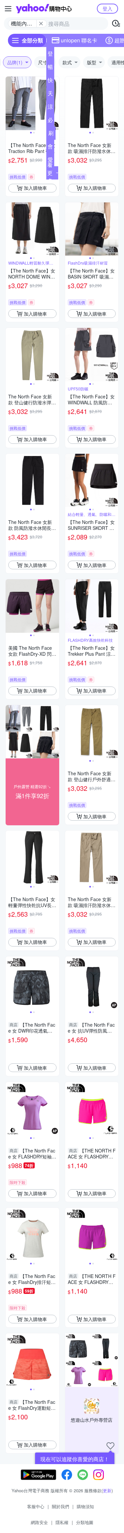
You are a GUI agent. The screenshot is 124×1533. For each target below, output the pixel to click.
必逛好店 (50, 121)
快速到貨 (50, 81)
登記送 (50, 55)
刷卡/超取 (51, 134)
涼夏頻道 (50, 108)
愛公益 (50, 161)
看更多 (50, 172)
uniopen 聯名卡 (79, 40)
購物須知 (85, 1506)
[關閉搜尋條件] (41, 23)
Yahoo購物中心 (44, 8)
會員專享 (50, 147)
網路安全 (39, 1522)
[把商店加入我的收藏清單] (110, 1446)
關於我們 (60, 1506)
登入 (107, 8)
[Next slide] (55, 103)
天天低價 (50, 94)
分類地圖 (84, 1522)
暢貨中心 (50, 68)
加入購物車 (35, 187)
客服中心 (35, 1506)
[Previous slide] (10, 103)
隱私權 (62, 1522)
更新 (107, 1490)
